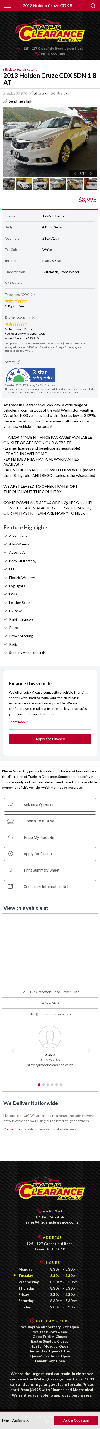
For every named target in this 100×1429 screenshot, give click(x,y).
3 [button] (48, 1086)
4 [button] (52, 1086)
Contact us (11, 1129)
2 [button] (43, 1086)
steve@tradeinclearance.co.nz (50, 1065)
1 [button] (39, 1086)
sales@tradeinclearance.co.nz (50, 1014)
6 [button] (61, 1086)
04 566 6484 (55, 54)
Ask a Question (76, 1420)
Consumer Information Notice (49, 887)
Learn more (17, 722)
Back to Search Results (21, 69)
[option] (50, 142)
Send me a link (20, 101)
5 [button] (57, 1086)
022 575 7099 (50, 1060)
